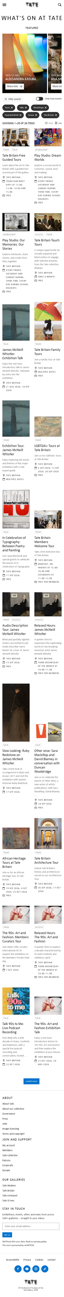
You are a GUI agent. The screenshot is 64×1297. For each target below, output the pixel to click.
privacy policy (40, 1241)
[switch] (40, 98)
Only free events (53, 98)
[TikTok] (44, 1268)
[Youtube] (27, 1268)
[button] (59, 5)
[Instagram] (35, 1268)
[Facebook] (18, 1268)
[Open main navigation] (12, 5)
